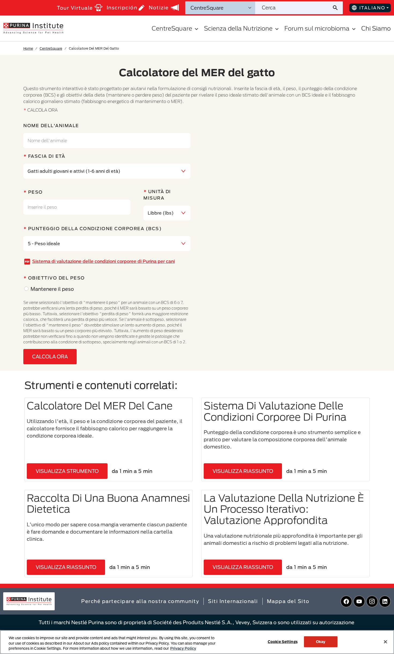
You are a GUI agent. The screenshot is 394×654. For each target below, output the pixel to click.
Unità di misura (157, 194)
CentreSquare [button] (172, 28)
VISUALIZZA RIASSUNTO (243, 471)
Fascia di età (46, 156)
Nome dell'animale (51, 125)
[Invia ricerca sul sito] (337, 7)
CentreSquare (51, 48)
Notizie (159, 7)
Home (28, 48)
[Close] (385, 642)
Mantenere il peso (52, 289)
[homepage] (33, 28)
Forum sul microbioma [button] (317, 28)
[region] (197, 642)
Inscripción (122, 7)
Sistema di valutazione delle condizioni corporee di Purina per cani (103, 261)
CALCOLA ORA (50, 356)
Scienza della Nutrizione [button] (238, 28)
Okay (321, 641)
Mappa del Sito (288, 601)
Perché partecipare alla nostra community (140, 601)
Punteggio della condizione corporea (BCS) (95, 228)
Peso (35, 191)
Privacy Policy (183, 648)
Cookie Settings (283, 641)
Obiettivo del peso (56, 277)
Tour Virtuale (75, 8)
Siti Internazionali (233, 601)
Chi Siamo (376, 28)
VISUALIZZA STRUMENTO (67, 471)
